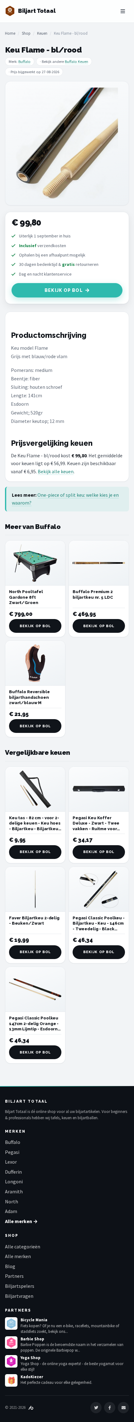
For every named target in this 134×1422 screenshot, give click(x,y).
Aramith (14, 1191)
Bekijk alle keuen (56, 471)
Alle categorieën (22, 1246)
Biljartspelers (19, 1286)
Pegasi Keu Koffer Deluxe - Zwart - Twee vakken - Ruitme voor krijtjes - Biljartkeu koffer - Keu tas (96, 828)
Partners (14, 1276)
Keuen (42, 33)
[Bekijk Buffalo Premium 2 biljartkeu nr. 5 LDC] (99, 563)
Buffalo (24, 61)
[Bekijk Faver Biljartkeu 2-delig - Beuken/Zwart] (35, 889)
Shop (26, 33)
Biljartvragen (19, 1296)
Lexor (11, 1162)
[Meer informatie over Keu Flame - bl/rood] (67, 143)
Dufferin (13, 1172)
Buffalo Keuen (76, 61)
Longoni (14, 1181)
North (11, 1201)
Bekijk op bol (64, 290)
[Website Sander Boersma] (30, 1407)
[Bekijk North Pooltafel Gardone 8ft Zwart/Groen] (35, 563)
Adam (11, 1211)
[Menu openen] (123, 11)
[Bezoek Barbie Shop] (11, 1342)
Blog (10, 1266)
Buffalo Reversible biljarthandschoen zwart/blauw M (29, 697)
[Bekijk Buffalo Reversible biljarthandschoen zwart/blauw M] (35, 663)
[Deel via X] (96, 1407)
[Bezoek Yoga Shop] (11, 1361)
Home (10, 33)
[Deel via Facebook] (109, 1407)
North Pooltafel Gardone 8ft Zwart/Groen (26, 597)
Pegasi (12, 1152)
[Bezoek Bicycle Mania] (11, 1323)
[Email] (123, 1407)
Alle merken (18, 1256)
